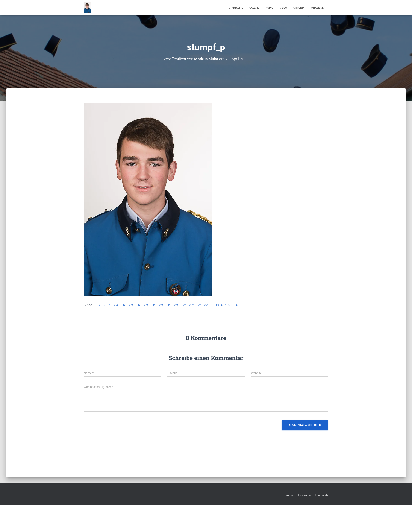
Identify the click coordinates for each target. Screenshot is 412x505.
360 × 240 (189, 305)
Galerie (254, 7)
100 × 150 (99, 305)
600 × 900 (129, 305)
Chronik (298, 7)
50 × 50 (218, 305)
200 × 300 (114, 305)
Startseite (236, 7)
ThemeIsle (321, 495)
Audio (269, 7)
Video (283, 7)
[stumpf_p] (148, 199)
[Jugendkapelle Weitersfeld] (87, 7)
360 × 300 (204, 305)
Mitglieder (318, 7)
